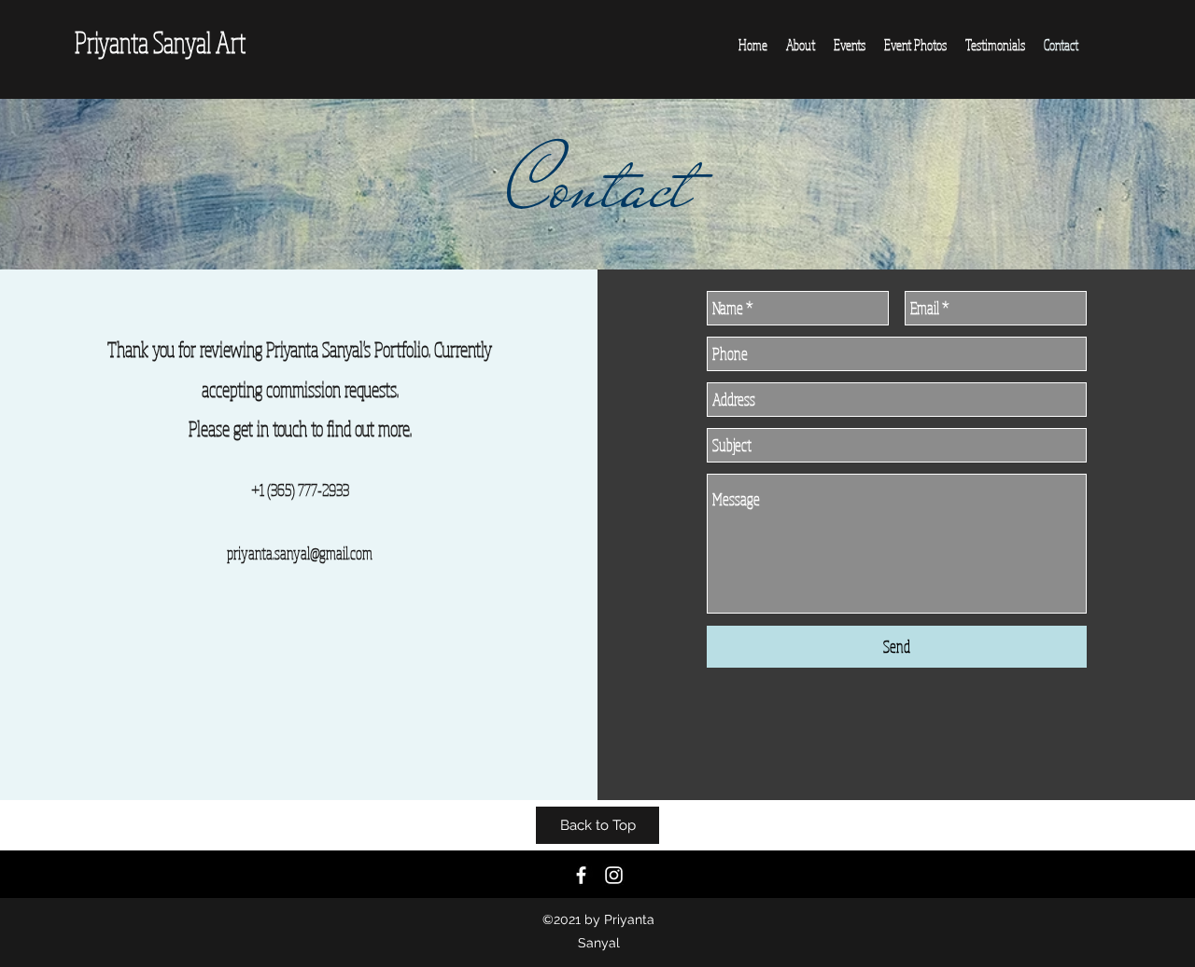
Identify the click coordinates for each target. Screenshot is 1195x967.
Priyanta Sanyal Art (160, 42)
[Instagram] (614, 875)
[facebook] (581, 875)
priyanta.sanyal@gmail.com (300, 553)
